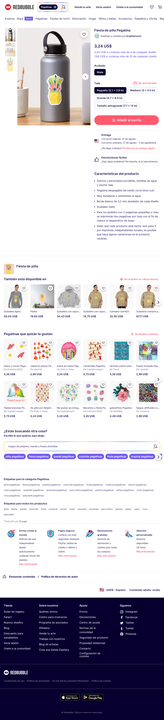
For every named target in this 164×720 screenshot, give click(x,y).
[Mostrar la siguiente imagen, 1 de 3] (85, 76)
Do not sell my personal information (70, 680)
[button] (10, 35)
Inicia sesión (11, 643)
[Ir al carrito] (160, 7)
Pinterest (131, 633)
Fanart (8, 617)
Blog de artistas (48, 644)
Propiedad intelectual (92, 643)
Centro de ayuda (89, 622)
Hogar (92, 18)
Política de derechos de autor (59, 576)
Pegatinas (41, 18)
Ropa (24, 18)
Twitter (130, 622)
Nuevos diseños (13, 622)
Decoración (79, 18)
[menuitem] (9, 18)
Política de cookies (101, 680)
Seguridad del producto (93, 637)
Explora (9, 18)
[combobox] (53, 7)
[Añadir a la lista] (84, 34)
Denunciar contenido (22, 576)
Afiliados (44, 628)
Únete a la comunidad (17, 648)
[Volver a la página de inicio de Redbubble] (19, 7)
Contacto (85, 648)
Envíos (83, 611)
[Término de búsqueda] (63, 7)
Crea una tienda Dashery (54, 649)
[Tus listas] (152, 7)
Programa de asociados (53, 622)
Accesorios (125, 18)
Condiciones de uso (14, 680)
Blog (6, 628)
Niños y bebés (107, 18)
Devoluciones (87, 617)
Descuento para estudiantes (13, 635)
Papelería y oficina (146, 18)
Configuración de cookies (89, 655)
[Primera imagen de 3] (22, 76)
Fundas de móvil (60, 18)
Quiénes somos (48, 611)
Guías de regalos (14, 611)
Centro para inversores (53, 617)
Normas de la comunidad (87, 630)
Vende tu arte (47, 633)
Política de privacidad (38, 680)
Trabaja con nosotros (52, 638)
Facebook (132, 617)
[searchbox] (82, 446)
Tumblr (130, 628)
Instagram (132, 611)
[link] (15, 456)
